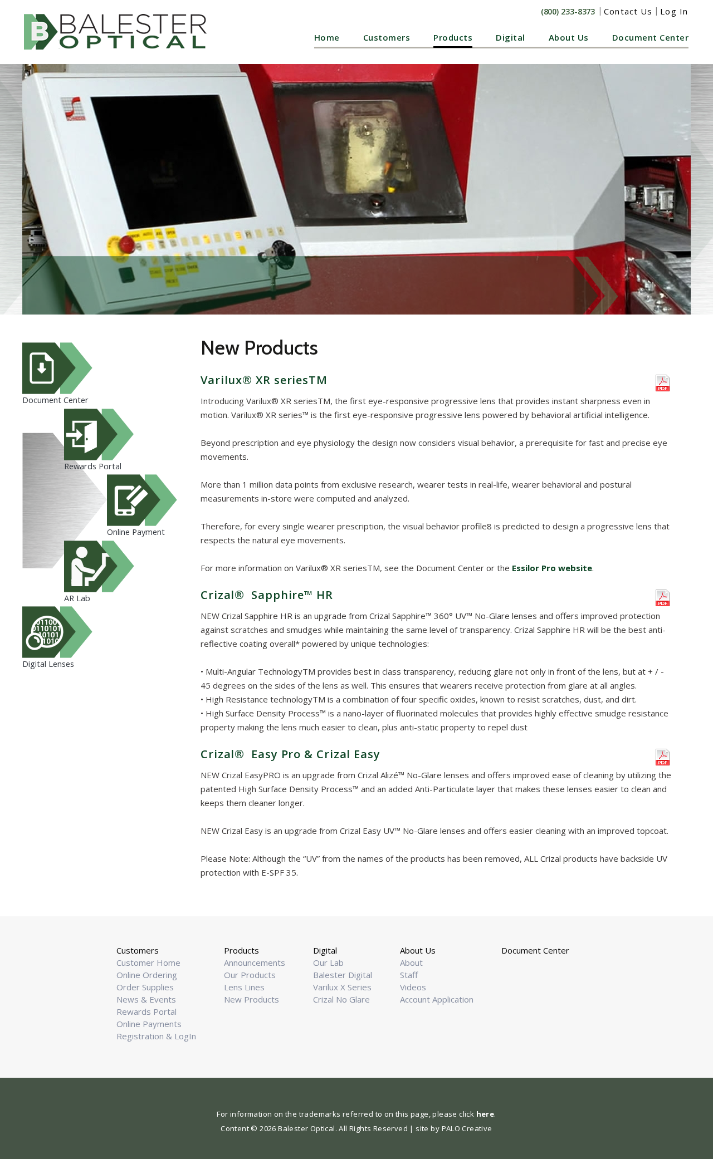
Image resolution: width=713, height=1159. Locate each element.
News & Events (146, 999)
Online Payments (149, 1023)
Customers (387, 37)
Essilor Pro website (552, 567)
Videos (413, 987)
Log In (674, 11)
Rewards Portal (146, 1011)
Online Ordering (146, 974)
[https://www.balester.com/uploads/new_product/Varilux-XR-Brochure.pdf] (663, 381)
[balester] (118, 32)
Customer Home (148, 962)
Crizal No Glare (341, 999)
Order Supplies (145, 987)
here (485, 1114)
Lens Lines (244, 987)
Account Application (436, 999)
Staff (409, 974)
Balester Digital (342, 974)
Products (452, 37)
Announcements (254, 962)
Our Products (250, 974)
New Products (251, 999)
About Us (569, 37)
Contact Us (628, 11)
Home (327, 37)
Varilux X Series (342, 987)
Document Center (650, 37)
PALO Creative (467, 1128)
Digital (510, 37)
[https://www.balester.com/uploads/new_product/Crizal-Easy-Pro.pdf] (663, 756)
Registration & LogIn (156, 1036)
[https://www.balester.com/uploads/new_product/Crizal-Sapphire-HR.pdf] (663, 596)
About (411, 962)
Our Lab (328, 962)
